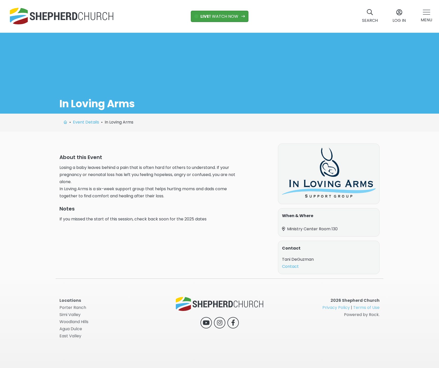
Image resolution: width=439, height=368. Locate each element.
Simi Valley (70, 315)
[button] (426, 16)
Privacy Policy (336, 307)
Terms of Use (366, 307)
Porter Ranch (72, 307)
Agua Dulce (70, 329)
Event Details (86, 122)
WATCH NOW (219, 16)
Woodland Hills (73, 322)
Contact (290, 266)
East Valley (70, 336)
